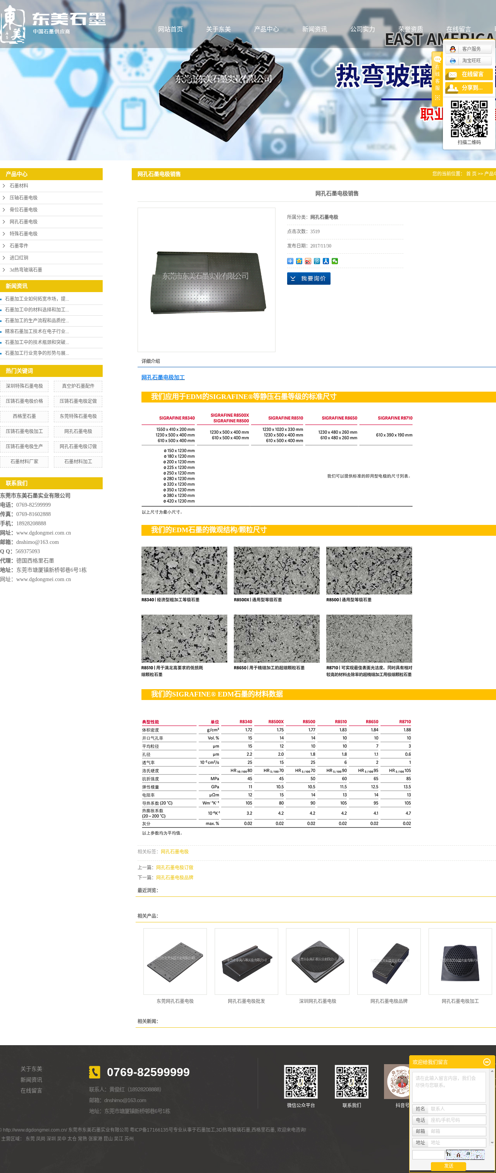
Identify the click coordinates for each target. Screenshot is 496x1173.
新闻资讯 (314, 29)
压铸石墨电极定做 (78, 401)
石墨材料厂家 (24, 461)
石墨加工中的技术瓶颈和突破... (37, 342)
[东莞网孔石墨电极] (175, 961)
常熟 (82, 1139)
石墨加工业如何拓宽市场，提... (37, 299)
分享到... (472, 88)
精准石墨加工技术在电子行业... (37, 331)
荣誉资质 (410, 29)
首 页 (471, 174)
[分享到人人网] (326, 261)
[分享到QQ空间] (299, 261)
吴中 (61, 1139)
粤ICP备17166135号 (151, 1130)
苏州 (129, 1139)
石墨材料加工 (78, 461)
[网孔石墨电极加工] (460, 961)
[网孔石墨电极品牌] (389, 961)
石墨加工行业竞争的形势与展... (37, 353)
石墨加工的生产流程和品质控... (37, 320)
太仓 (72, 1139)
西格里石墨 (24, 416)
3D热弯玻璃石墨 (233, 1130)
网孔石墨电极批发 (246, 1001)
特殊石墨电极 (24, 234)
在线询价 (309, 278)
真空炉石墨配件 (78, 386)
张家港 (95, 1139)
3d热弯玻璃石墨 (26, 270)
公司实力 (362, 29)
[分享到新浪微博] (308, 261)
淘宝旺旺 (471, 61)
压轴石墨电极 (24, 198)
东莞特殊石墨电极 (78, 416)
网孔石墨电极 (24, 222)
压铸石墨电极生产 (24, 446)
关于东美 (218, 29)
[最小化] (487, 1062)
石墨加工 (205, 1130)
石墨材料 (19, 186)
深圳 (51, 1139)
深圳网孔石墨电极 (317, 1001)
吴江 (118, 1139)
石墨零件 (19, 246)
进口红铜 (19, 258)
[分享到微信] (335, 261)
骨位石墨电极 (24, 210)
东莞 (30, 1139)
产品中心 (266, 29)
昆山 (108, 1139)
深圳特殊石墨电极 (24, 386)
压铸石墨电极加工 (24, 431)
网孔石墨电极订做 (78, 446)
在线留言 (458, 29)
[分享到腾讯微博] (317, 261)
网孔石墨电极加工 (460, 1001)
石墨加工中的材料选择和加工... (37, 310)
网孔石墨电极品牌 (174, 878)
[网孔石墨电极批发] (246, 961)
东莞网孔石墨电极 (175, 1001)
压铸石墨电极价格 (24, 401)
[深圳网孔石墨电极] (318, 961)
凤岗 (40, 1139)
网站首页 (170, 29)
